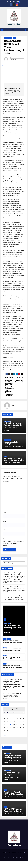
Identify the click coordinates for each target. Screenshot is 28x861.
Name (5, 512)
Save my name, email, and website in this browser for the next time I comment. (13, 543)
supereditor (17, 462)
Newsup (23, 852)
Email (5, 521)
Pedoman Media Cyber (13, 857)
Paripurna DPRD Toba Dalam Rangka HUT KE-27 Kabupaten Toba (12, 667)
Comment (6, 481)
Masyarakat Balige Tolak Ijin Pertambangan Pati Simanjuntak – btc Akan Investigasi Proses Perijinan (13, 588)
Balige (9, 421)
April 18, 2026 (9, 777)
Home (5, 857)
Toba (5, 421)
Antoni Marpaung (18, 446)
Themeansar (14, 854)
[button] (23, 29)
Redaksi (22, 857)
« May (4, 735)
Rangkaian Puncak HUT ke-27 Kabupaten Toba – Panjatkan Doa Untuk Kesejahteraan (12, 597)
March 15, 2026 (9, 796)
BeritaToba (14, 24)
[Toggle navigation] (13, 30)
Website (5, 530)
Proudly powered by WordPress (9, 852)
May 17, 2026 (8, 630)
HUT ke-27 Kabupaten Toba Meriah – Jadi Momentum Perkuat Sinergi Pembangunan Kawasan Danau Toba (12, 660)
